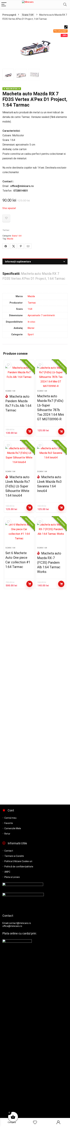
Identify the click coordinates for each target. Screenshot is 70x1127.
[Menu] (4, 4)
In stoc (31, 321)
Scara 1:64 (27, 14)
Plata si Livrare (12, 877)
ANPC (7, 871)
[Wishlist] (35, 1122)
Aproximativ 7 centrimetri (41, 315)
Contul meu (10, 818)
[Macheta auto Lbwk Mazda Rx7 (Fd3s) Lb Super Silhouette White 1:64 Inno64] (19, 456)
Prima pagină (9, 14)
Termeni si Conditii (14, 856)
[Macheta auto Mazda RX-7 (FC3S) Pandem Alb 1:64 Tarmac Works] (51, 533)
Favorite (8, 823)
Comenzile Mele (12, 828)
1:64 (30, 309)
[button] (66, 27)
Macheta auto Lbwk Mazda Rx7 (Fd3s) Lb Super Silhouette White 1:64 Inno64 (17, 486)
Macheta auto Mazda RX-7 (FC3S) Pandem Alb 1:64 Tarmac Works (49, 562)
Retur (7, 833)
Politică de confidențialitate (18, 866)
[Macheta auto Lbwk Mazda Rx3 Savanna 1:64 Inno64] (51, 456)
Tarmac (5, 230)
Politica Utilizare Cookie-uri (18, 861)
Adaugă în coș (29, 431)
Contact (8, 850)
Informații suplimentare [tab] (18, 261)
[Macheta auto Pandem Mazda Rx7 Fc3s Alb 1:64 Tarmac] (19, 376)
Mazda (10, 239)
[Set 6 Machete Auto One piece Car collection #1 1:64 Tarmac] (19, 533)
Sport (31, 334)
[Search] (65, 4)
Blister (31, 328)
